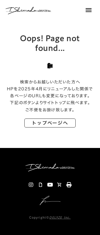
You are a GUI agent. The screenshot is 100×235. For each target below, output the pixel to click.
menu (88, 10)
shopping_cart (59, 185)
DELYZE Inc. (60, 217)
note (40, 185)
